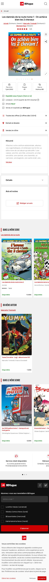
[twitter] (45, 485)
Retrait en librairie (13, 123)
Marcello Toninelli (30, 23)
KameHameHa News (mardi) (17, 521)
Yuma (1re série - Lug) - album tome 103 (16, 357)
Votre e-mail (8, 499)
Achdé (6, 23)
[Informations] (38, 100)
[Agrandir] (46, 74)
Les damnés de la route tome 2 (13, 282)
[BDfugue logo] (26, 3)
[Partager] (46, 41)
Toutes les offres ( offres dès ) (21, 115)
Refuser (32, 578)
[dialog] (24, 558)
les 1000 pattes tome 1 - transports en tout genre (15, 429)
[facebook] (40, 485)
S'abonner (24, 528)
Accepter (42, 578)
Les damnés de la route (10, 235)
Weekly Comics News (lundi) (17, 512)
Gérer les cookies (9, 578)
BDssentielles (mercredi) (16, 516)
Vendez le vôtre (12, 130)
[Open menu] (2, 3)
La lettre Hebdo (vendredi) (16, 507)
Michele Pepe (21, 26)
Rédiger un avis (26, 203)
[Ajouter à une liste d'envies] (46, 34)
